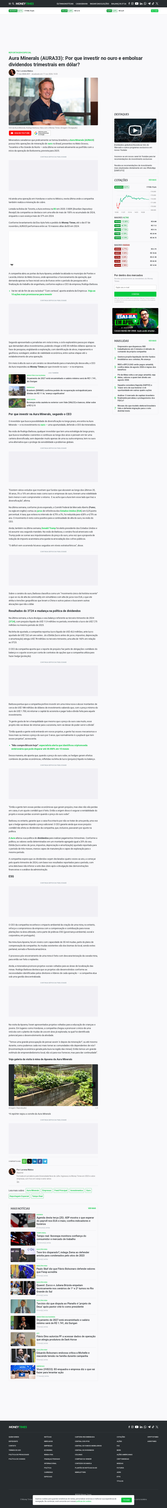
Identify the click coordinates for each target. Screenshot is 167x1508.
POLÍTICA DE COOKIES (17, 1459)
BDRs (119, 1450)
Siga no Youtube (21, 133)
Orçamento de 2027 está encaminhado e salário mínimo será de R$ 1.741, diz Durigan (61, 380)
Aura (13, 838)
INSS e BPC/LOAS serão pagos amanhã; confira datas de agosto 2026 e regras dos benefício (137, 367)
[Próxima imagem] (92, 1085)
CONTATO (12, 1446)
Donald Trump (49, 528)
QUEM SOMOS (14, 1437)
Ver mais (152, 341)
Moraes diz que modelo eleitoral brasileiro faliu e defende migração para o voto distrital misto (137, 408)
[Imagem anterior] (14, 1085)
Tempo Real (37, 1196)
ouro (50, 143)
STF (38, 1333)
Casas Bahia (82, 4)
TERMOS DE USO (15, 1450)
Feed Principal (61, 1190)
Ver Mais (92, 1208)
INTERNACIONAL (50, 1463)
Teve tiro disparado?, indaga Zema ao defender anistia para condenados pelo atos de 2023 (63, 1254)
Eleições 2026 (42, 1249)
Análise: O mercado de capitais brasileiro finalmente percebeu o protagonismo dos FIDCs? (136, 398)
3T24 (12, 621)
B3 (55, 209)
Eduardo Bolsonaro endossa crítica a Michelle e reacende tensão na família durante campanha (63, 1354)
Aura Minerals (77, 140)
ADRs (119, 1472)
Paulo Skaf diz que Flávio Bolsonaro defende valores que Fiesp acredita (66, 1270)
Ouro (88, 1190)
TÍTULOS (120, 1481)
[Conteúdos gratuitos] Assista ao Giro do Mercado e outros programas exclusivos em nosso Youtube (133, 147)
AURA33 (89, 140)
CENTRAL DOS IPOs (82, 1441)
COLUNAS (78, 1454)
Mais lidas (121, 340)
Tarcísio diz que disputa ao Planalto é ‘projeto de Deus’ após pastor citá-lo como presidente (64, 1305)
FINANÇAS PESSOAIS (52, 1459)
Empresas (31, 387)
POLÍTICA (47, 1468)
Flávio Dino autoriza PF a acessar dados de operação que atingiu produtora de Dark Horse (66, 1338)
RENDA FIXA (48, 1454)
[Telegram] (149, 3)
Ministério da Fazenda (36, 375)
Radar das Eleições (99, 4)
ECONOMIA (48, 1450)
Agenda (40, 1214)
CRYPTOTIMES (152, 1437)
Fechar (126, 1500)
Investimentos (76, 1190)
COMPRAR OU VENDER (83, 1459)
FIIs (118, 1446)
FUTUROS (120, 1468)
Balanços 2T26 (118, 4)
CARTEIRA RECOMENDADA (85, 1437)
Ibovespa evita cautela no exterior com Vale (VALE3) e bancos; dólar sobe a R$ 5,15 (61, 404)
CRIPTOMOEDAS (123, 1459)
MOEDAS (120, 1463)
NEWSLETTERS (80, 1472)
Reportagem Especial (20, 52)
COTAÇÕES (121, 1437)
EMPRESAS (48, 1446)
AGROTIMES (151, 1441)
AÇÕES (119, 1441)
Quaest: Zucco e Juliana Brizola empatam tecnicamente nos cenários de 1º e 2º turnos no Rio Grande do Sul (65, 1288)
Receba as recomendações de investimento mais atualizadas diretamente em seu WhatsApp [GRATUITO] (135, 168)
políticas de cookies (83, 1501)
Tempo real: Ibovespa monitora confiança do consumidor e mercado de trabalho (61, 1237)
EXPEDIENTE (13, 1441)
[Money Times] (25, 4)
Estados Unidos (68, 511)
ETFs (118, 1477)
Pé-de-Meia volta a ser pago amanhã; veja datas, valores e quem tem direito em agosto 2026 (136, 377)
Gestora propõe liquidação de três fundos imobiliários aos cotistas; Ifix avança (136, 358)
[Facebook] (129, 3)
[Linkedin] (141, 3)
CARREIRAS (48, 1472)
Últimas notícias (65, 4)
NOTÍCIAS (47, 1437)
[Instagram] (132, 3)
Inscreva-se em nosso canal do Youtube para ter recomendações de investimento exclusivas (135, 157)
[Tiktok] (153, 3)
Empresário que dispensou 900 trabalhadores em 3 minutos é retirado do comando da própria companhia (136, 349)
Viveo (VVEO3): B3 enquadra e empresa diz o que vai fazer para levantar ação (66, 1371)
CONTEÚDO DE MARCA (83, 1463)
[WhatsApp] (145, 3)
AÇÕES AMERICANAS (124, 1454)
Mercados (31, 399)
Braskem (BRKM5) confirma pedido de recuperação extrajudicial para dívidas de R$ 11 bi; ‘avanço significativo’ (59, 392)
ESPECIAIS (48, 1477)
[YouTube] (137, 3)
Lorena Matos (26, 71)
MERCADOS (48, 1441)
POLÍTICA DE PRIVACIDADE (19, 1454)
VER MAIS (152, 180)
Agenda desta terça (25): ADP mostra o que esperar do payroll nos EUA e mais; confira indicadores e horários (65, 1220)
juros (39, 511)
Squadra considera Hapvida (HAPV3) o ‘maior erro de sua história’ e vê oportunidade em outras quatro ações (135, 387)
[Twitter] (157, 3)
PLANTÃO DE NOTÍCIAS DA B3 (86, 1468)
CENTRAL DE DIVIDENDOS (84, 1450)
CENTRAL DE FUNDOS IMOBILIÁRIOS (88, 1446)
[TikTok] (153, 1427)
